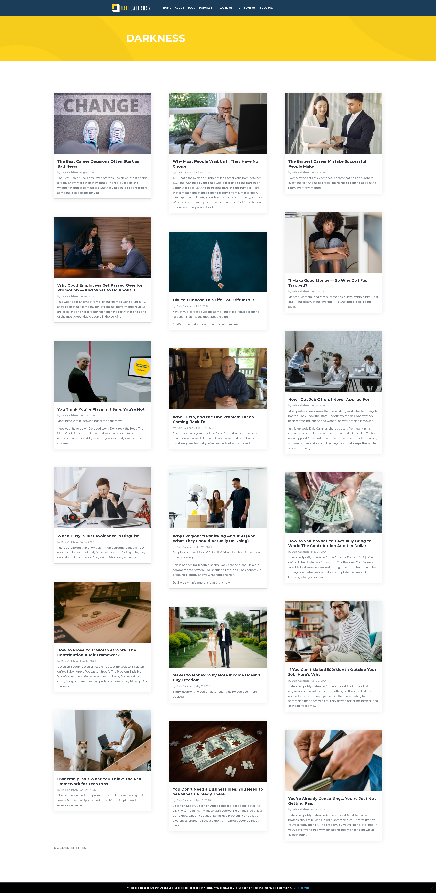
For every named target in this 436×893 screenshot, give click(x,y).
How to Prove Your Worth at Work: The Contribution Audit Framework (96, 652)
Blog (192, 7)
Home (167, 7)
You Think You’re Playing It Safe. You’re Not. (101, 409)
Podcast (206, 7)
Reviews (250, 7)
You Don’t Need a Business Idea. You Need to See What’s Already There (218, 791)
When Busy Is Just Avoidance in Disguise (98, 536)
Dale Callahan (69, 172)
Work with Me (230, 7)
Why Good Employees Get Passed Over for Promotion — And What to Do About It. (99, 287)
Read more (303, 887)
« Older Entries (70, 848)
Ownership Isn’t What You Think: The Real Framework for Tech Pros (99, 781)
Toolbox (266, 7)
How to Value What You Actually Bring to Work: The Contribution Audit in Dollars (329, 543)
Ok (294, 887)
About (179, 7)
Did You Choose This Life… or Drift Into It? (214, 300)
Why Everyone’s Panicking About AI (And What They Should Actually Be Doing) (214, 538)
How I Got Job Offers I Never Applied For (328, 399)
